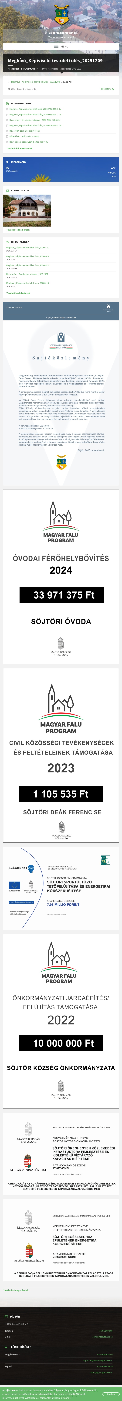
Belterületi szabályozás (21, 130)
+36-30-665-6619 (104, 1366)
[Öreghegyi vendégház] (61, 211)
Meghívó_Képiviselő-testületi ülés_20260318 (31, 125)
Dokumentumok (28, 68)
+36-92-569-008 (105, 1330)
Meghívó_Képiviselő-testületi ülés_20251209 (35, 81)
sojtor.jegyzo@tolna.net (101, 1372)
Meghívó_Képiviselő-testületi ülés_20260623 (27, 256)
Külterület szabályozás (20, 136)
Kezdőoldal (13, 68)
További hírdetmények (18, 293)
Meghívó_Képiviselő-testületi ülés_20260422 (31, 114)
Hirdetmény (107, 88)
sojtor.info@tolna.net (102, 1336)
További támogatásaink (16, 1290)
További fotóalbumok (18, 229)
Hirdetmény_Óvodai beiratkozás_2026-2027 (30, 119)
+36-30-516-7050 (104, 1354)
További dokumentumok (19, 148)
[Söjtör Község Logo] (63, 14)
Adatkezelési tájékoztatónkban (42, 1397)
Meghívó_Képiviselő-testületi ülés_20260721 (31, 108)
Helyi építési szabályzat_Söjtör (24, 141)
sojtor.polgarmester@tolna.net (97, 1360)
